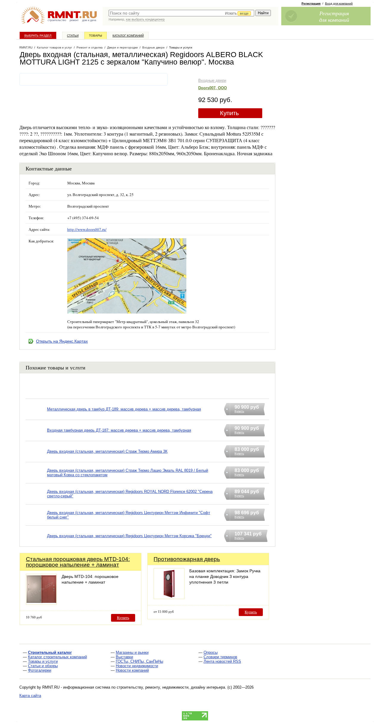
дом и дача (89, 20)
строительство (57, 20)
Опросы (211, 652)
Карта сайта (30, 695)
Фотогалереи (39, 670)
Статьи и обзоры (43, 666)
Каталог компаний (128, 35)
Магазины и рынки (132, 652)
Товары (95, 35)
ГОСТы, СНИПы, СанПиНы (139, 661)
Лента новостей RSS (222, 661)
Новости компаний (132, 670)
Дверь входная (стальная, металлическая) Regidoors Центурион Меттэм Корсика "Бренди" (129, 536)
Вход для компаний (339, 3)
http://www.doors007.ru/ (87, 229)
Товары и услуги (43, 661)
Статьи (73, 35)
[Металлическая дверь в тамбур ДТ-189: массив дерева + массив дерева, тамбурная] (36, 417)
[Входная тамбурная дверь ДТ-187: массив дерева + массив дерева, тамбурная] (36, 438)
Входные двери (212, 80)
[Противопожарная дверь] (169, 597)
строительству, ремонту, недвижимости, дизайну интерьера (171, 687)
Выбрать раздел (37, 35)
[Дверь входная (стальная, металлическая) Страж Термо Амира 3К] (36, 459)
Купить (229, 113)
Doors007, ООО (212, 88)
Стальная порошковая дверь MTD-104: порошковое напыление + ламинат (78, 562)
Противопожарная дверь (187, 559)
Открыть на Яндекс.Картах (62, 341)
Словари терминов (220, 657)
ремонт (74, 20)
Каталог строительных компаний (57, 657)
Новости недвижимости (137, 666)
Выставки (124, 657)
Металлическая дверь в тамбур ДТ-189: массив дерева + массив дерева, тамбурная (124, 409)
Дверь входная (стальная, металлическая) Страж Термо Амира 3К (107, 451)
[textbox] (181, 13)
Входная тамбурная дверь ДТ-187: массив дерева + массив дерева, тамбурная (119, 430)
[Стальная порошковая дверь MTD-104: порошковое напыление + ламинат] (41, 603)
